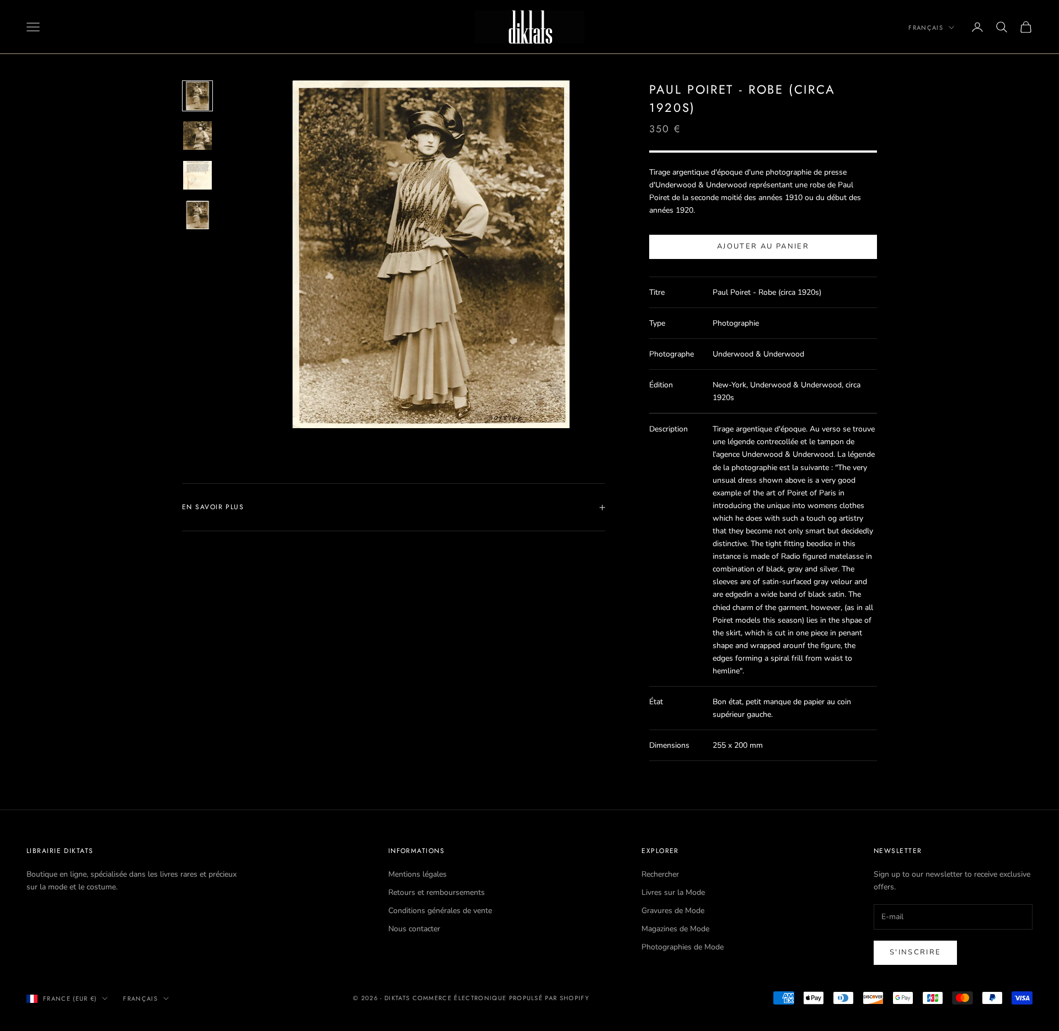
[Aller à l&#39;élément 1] (197, 95)
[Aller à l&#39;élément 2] (197, 135)
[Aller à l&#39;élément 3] (197, 175)
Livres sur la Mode (673, 892)
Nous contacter (414, 929)
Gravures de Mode (672, 910)
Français (925, 27)
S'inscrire (915, 952)
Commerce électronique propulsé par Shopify (501, 998)
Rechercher (660, 874)
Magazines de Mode (675, 929)
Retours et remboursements (436, 892)
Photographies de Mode (682, 947)
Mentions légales (417, 874)
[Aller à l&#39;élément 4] (197, 214)
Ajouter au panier (763, 246)
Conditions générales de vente (440, 910)
